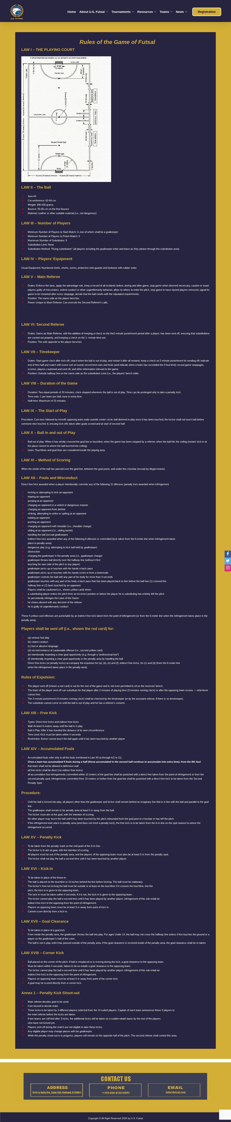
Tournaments (121, 12)
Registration (207, 12)
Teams (164, 12)
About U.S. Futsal (92, 12)
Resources (145, 12)
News (180, 12)
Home (71, 12)
